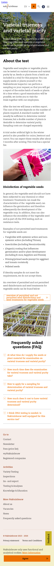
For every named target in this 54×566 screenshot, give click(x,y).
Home (9, 18)
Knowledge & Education (15, 491)
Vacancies (8, 509)
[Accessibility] (43, 6)
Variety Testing (10, 472)
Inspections (9, 477)
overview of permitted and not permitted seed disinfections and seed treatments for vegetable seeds (25, 298)
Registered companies (14, 458)
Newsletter (8, 444)
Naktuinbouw (33, 6)
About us (7, 504)
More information (31, 553)
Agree (25, 559)
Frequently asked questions (17, 519)
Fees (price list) (10, 449)
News (6, 514)
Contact (7, 439)
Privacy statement (11, 541)
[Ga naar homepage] (10, 6)
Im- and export (10, 481)
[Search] (38, 6)
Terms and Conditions (32, 541)
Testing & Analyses (13, 486)
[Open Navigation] (48, 6)
